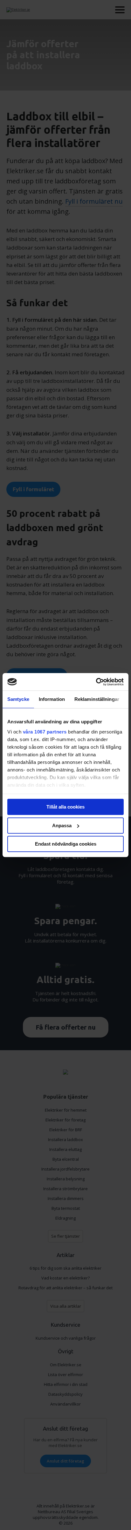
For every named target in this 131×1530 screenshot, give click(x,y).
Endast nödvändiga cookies (65, 844)
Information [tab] (52, 699)
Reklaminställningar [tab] (96, 699)
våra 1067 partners (45, 731)
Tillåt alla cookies (65, 806)
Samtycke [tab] (18, 699)
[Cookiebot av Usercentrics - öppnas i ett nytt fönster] (96, 682)
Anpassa (62, 825)
